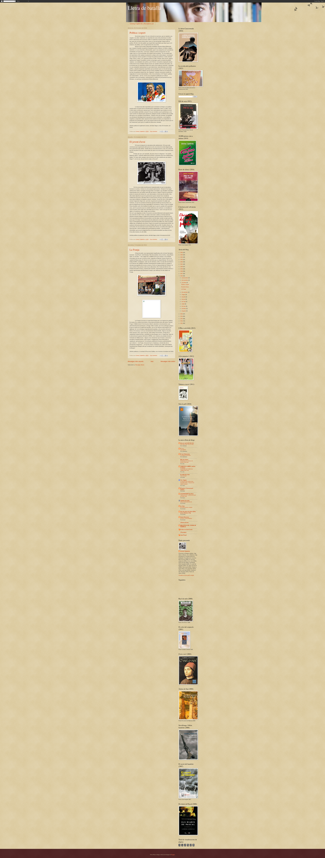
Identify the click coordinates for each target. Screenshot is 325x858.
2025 (181, 254)
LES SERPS (183, 450)
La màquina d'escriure (185, 455)
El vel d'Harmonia (185, 454)
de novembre (185, 280)
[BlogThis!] (162, 131)
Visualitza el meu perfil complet (186, 575)
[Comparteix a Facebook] (165, 131)
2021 (181, 264)
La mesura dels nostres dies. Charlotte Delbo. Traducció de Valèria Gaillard (187, 483)
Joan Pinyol (183, 535)
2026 (181, 252)
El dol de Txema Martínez (186, 518)
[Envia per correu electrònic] (160, 131)
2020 (181, 266)
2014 (181, 316)
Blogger (173, 854)
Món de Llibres (184, 459)
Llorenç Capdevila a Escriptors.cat (142, 23)
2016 (181, 276)
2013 (181, 318)
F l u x (182, 448)
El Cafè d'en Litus (185, 474)
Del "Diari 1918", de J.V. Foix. (187, 444)
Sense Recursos (184, 517)
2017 (181, 273)
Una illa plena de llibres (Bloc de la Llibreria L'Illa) (188, 512)
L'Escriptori (183, 532)
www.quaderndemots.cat (186, 501)
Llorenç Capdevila (185, 551)
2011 (181, 323)
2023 (181, 259)
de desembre (185, 277)
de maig (184, 301)
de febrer (184, 308)
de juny (184, 299)
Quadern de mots (184, 500)
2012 (181, 321)
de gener (184, 311)
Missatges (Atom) (139, 365)
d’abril (183, 304)
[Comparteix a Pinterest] (167, 131)
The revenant (183, 475)
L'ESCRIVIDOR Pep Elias (186, 493)
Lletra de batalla (144, 7)
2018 (181, 271)
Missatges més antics (168, 361)
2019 (181, 268)
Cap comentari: (154, 131)
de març (184, 306)
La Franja (134, 249)
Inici (152, 361)
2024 (181, 257)
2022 (181, 261)
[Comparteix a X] (164, 131)
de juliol (184, 297)
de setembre (185, 292)
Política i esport (137, 32)
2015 (181, 314)
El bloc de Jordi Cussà (186, 529)
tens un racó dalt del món (187, 443)
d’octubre (184, 282)
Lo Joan (182, 506)
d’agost (184, 294)
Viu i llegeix (183, 480)
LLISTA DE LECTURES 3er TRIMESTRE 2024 (186, 469)
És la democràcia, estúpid (186, 507)
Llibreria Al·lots (184, 522)
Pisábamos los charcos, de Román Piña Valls (186, 461)
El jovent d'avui (137, 141)
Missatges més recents (135, 361)
